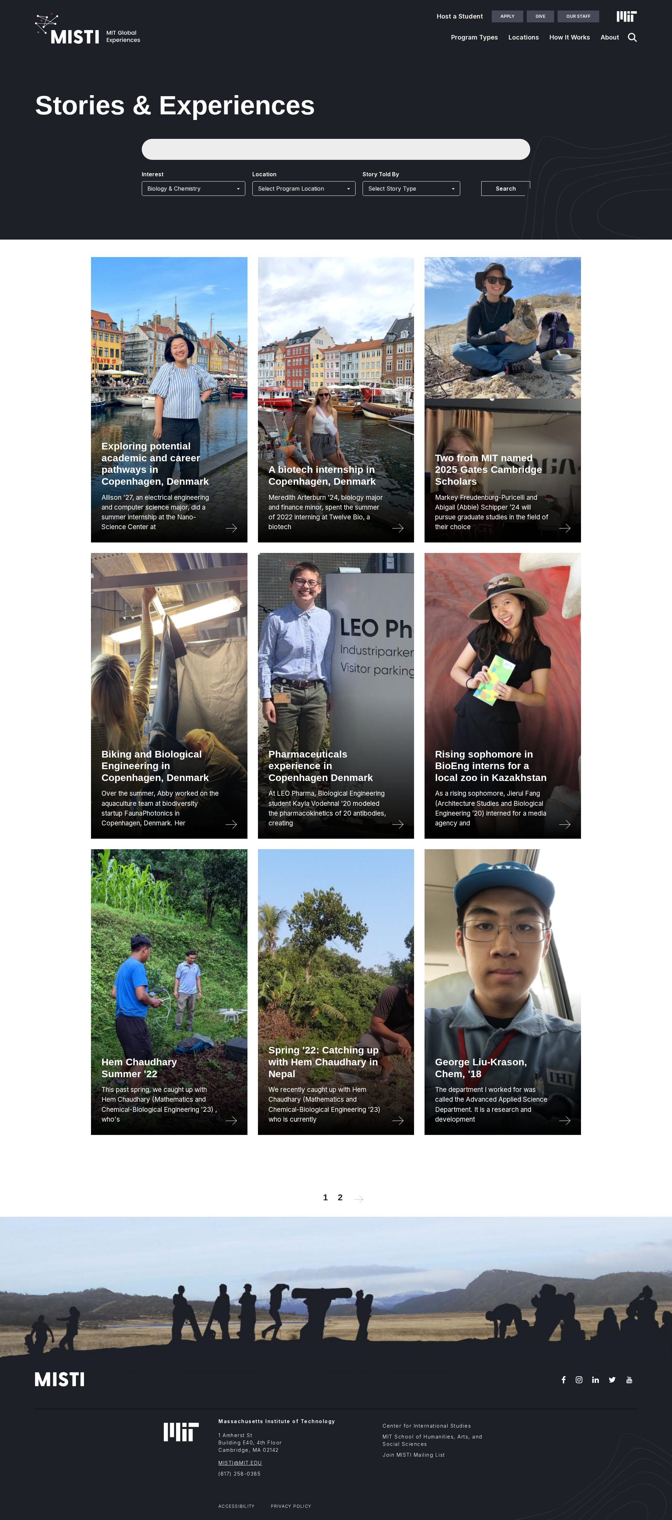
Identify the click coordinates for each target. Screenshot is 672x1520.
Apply (507, 16)
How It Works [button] (570, 37)
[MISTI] (87, 28)
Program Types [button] (474, 37)
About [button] (610, 37)
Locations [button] (524, 37)
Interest (152, 174)
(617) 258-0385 (239, 1474)
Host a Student (460, 16)
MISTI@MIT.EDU (240, 1463)
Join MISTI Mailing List (414, 1455)
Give (540, 16)
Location (264, 174)
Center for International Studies (427, 1426)
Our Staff (578, 16)
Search (506, 188)
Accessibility (236, 1506)
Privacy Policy (291, 1506)
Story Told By (381, 174)
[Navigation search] (632, 37)
